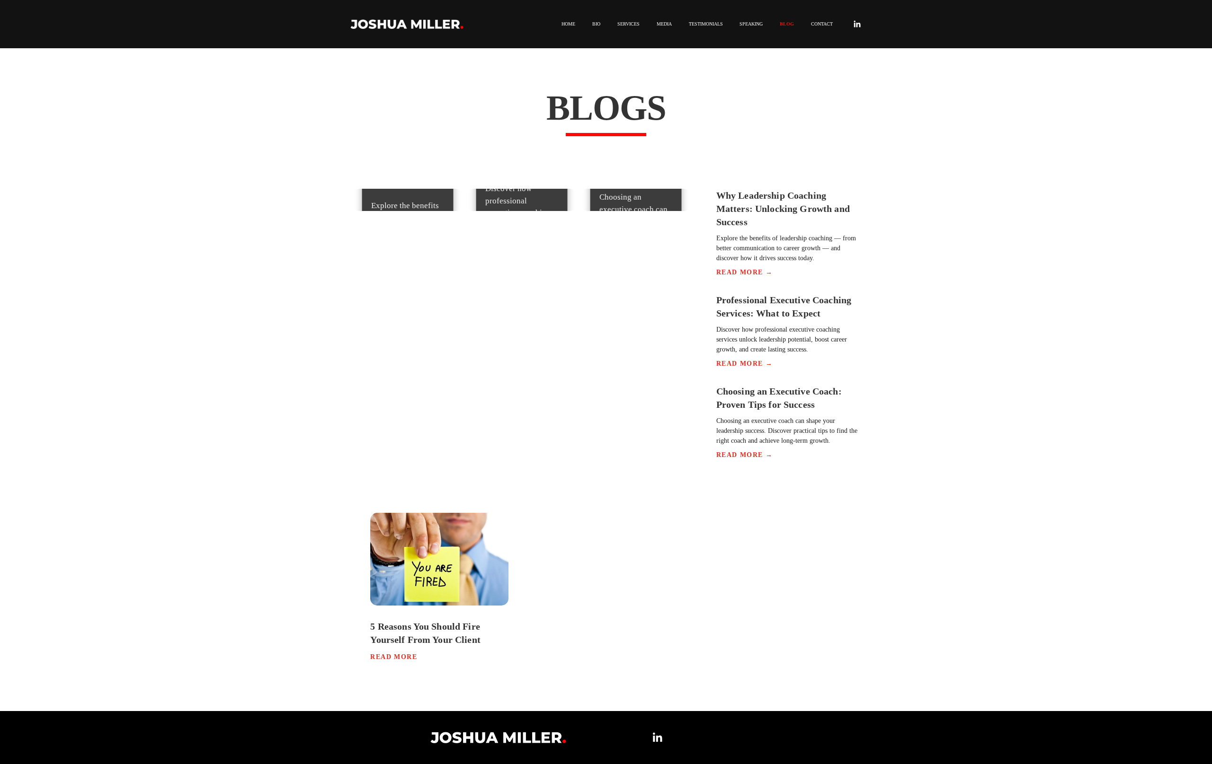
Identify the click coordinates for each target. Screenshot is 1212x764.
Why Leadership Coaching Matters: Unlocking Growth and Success (783, 208)
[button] (361, 326)
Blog (787, 23)
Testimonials (706, 23)
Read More (393, 656)
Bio (596, 23)
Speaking (751, 23)
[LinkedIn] (857, 24)
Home (568, 23)
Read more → (744, 272)
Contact (822, 23)
